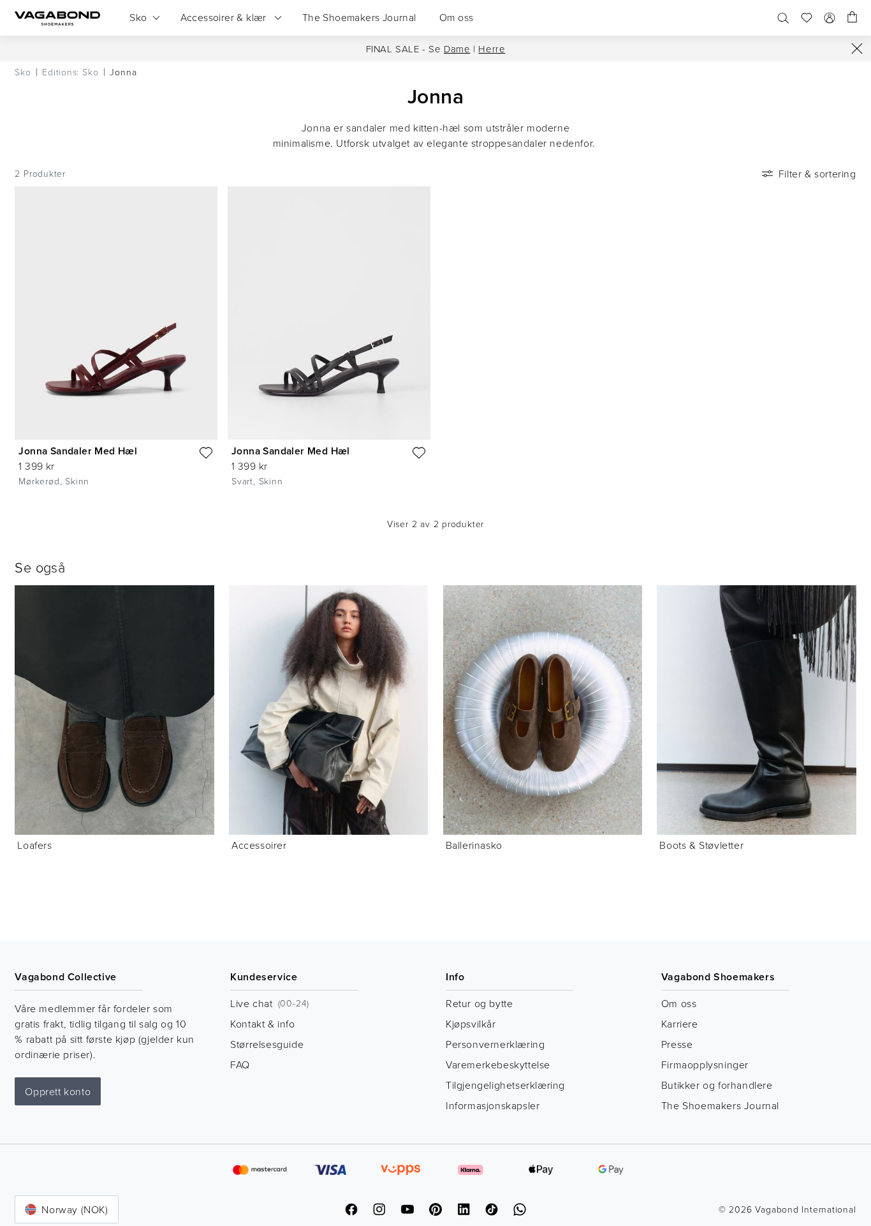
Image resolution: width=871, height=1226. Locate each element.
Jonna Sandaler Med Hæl (77, 451)
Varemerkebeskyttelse (498, 1065)
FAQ (240, 1065)
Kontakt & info (262, 1024)
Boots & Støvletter (701, 845)
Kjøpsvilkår (471, 1024)
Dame (457, 49)
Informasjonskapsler (492, 1105)
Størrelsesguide (267, 1044)
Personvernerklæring (495, 1044)
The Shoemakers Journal (720, 1105)
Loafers (34, 845)
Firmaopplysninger (705, 1065)
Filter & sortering (817, 174)
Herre (491, 49)
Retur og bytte (479, 1003)
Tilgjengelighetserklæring (505, 1085)
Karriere (679, 1024)
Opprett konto (58, 1091)
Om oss (679, 1003)
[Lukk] (857, 48)
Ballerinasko (474, 845)
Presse (677, 1044)
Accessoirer (259, 845)
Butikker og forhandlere (717, 1085)
